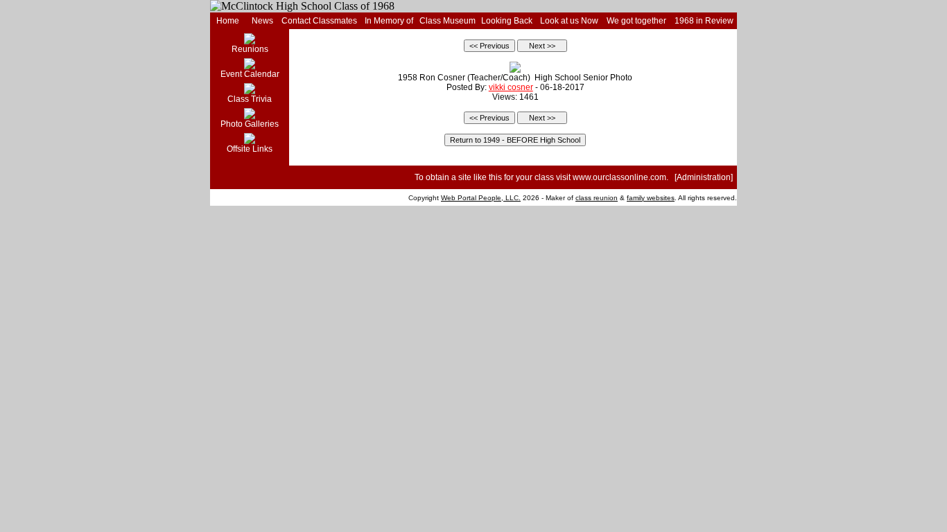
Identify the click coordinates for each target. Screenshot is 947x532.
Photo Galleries (249, 124)
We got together (636, 21)
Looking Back (506, 21)
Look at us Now (569, 21)
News (262, 21)
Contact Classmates (319, 21)
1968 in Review (704, 21)
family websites (651, 198)
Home (227, 21)
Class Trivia (249, 99)
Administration (704, 177)
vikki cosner (511, 87)
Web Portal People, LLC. (481, 198)
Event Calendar (249, 74)
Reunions (250, 49)
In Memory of (389, 21)
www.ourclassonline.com (619, 177)
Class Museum (447, 21)
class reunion (596, 198)
